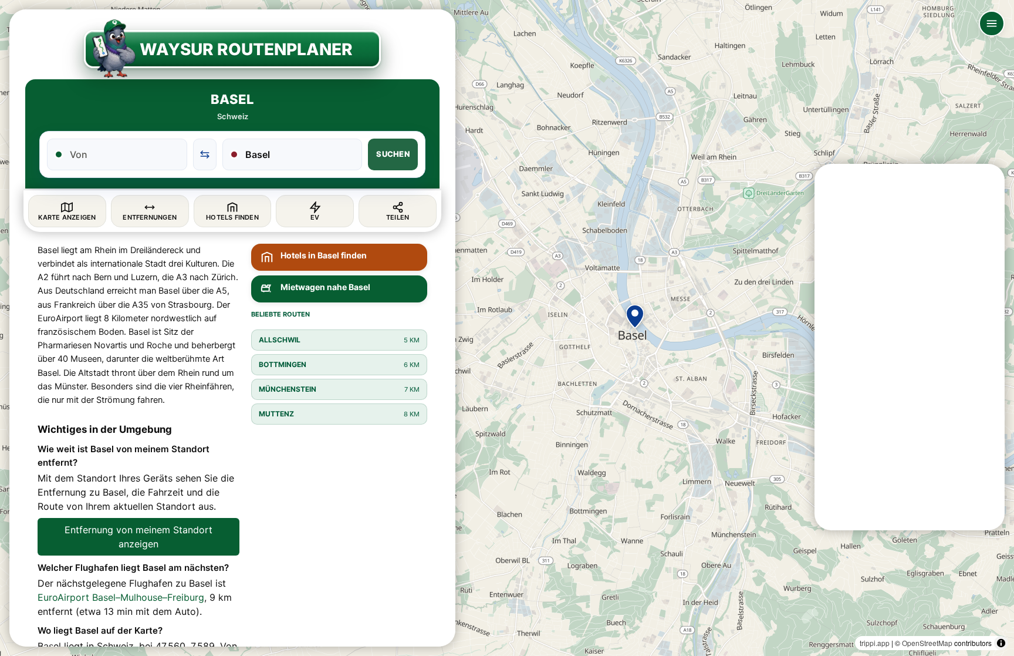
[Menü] (992, 23)
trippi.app (875, 643)
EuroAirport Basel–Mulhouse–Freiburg (121, 597)
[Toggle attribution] (1001, 643)
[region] (507, 328)
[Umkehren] (205, 154)
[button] (635, 316)
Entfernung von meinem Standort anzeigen (138, 537)
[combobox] (124, 154)
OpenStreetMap (927, 643)
